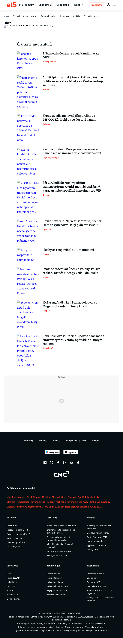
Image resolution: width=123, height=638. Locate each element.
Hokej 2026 (11, 582)
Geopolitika (62, 4)
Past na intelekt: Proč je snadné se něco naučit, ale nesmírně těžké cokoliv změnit (72, 151)
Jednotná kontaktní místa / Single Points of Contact (39, 630)
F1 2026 (10, 590)
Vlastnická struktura (94, 627)
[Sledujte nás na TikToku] (78, 462)
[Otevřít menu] (115, 5)
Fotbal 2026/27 (13, 577)
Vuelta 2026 (95, 506)
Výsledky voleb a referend (24, 16)
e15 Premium (26, 4)
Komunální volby (48, 16)
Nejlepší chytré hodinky (57, 586)
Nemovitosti (22, 502)
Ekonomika (45, 4)
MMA (9, 573)
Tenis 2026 (11, 586)
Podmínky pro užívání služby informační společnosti (81, 623)
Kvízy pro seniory (14, 538)
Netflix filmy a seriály (56, 594)
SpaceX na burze (54, 573)
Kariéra (95, 440)
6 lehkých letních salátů (57, 555)
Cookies (59, 627)
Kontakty (28, 440)
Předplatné (71, 440)
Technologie (53, 565)
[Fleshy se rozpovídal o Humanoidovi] (28, 255)
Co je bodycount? (14, 546)
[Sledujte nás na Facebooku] (58, 462)
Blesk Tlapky (33, 497)
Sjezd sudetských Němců (98, 532)
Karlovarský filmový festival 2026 (61, 525)
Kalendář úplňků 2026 (16, 542)
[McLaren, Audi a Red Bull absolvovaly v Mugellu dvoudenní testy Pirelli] (28, 315)
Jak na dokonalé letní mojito (59, 551)
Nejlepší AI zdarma (55, 582)
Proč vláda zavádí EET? (97, 537)
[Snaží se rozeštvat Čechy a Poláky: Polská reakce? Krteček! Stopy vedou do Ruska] (28, 281)
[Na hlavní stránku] (11, 5)
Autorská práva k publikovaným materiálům (36, 623)
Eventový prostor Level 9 (30, 506)
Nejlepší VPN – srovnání (57, 590)
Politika (91, 517)
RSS (84, 440)
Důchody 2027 (93, 582)
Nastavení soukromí (74, 627)
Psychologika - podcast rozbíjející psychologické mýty (59, 502)
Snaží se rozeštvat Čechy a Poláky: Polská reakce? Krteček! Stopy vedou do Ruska (71, 271)
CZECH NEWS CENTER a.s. (72, 613)
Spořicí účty (92, 577)
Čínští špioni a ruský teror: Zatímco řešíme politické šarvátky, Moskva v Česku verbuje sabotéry (73, 81)
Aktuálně (11, 517)
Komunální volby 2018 (70, 16)
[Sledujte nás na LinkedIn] (45, 462)
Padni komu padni (95, 541)
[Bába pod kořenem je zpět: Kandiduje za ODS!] (28, 61)
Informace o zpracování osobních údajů (36, 627)
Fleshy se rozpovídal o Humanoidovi (68, 250)
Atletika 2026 (12, 594)
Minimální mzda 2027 (96, 586)
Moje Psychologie (16, 497)
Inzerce (56, 440)
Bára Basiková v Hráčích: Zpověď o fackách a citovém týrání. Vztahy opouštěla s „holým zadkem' (74, 340)
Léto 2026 (52, 517)
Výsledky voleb (91, 16)
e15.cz (6, 16)
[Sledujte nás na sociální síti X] (51, 462)
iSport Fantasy (68, 497)
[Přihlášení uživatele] (109, 5)
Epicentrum (12, 525)
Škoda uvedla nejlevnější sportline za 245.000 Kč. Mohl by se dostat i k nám (69, 117)
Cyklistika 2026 (13, 598)
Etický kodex (69, 630)
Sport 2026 (12, 565)
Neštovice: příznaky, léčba (18, 529)
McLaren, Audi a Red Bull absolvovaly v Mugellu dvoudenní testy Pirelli (70, 304)
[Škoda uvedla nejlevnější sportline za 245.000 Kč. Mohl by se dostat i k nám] (28, 128)
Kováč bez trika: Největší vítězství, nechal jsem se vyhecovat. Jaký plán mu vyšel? (72, 223)
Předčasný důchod (95, 573)
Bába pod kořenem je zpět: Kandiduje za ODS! (71, 55)
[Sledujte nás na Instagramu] (64, 462)
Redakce (43, 440)
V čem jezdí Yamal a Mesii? (18, 534)
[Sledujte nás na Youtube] (71, 462)
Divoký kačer (92, 549)
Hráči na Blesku (50, 497)
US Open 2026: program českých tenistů (66, 506)
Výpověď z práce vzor (96, 545)
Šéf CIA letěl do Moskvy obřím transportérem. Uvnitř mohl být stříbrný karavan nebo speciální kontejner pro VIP (72, 186)
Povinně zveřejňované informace (92, 630)
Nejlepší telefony (54, 577)
